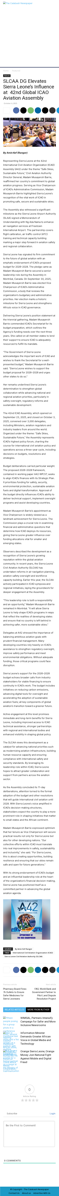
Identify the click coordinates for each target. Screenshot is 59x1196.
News (40, 1189)
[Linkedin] (38, 110)
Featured (16, 70)
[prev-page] (5, 1070)
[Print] (52, 110)
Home (6, 70)
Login (52, 1113)
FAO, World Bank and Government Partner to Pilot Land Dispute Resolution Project (44, 994)
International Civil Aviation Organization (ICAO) (33, 952)
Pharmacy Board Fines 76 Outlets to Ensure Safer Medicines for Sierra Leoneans (14, 994)
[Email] (45, 110)
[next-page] (10, 1070)
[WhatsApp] (31, 110)
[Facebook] (16, 110)
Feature (7, 76)
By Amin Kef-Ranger (23, 949)
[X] (23, 110)
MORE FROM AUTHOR (38, 1009)
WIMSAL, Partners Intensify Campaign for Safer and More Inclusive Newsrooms (38, 1021)
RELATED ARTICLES (14, 1009)
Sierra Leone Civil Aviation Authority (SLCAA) (23, 956)
